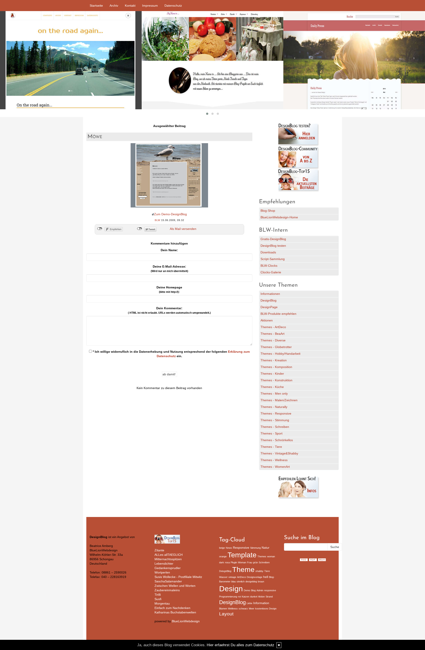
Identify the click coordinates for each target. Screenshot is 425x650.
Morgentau (162, 603)
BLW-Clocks (269, 265)
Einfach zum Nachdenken (172, 608)
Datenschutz (173, 5)
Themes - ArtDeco (273, 327)
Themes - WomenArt (275, 466)
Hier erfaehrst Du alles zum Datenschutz (240, 645)
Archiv (114, 5)
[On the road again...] (71, 60)
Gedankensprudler (168, 568)
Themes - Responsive (276, 413)
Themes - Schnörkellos (277, 440)
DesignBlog (268, 300)
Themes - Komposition (276, 367)
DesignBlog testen (273, 245)
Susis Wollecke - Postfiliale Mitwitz (178, 577)
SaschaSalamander (168, 581)
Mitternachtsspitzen (168, 559)
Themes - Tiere (271, 446)
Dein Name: (169, 250)
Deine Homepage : (169, 290)
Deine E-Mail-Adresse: (169, 269)
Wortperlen (162, 572)
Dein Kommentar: (169, 310)
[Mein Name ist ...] (212, 60)
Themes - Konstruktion (276, 380)
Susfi (158, 599)
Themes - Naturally (274, 407)
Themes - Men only (274, 393)
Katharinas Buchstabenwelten (175, 612)
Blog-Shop (268, 210)
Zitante (159, 550)
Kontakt (130, 5)
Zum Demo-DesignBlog (170, 214)
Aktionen (267, 320)
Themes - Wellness (274, 460)
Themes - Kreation (274, 360)
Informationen (270, 294)
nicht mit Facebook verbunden (99, 228)
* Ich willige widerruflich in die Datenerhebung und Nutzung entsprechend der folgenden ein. (171, 354)
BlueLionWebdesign (186, 621)
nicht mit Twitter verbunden (139, 228)
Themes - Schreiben (275, 427)
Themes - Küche (272, 387)
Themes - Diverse (273, 340)
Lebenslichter (164, 563)
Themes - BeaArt (272, 333)
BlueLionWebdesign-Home (279, 217)
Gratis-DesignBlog (273, 239)
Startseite (96, 5)
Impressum (150, 5)
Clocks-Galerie (271, 272)
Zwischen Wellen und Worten (175, 585)
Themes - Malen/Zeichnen (279, 400)
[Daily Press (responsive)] (354, 60)
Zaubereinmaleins (167, 590)
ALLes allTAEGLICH (169, 554)
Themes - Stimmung (275, 420)
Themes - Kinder (272, 373)
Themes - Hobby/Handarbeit (280, 353)
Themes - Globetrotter (276, 347)
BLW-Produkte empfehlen (278, 313)
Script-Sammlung (273, 259)
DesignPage (269, 307)
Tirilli (158, 594)
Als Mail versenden (183, 229)
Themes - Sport (271, 433)
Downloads (268, 252)
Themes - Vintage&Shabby (279, 453)
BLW (157, 220)
